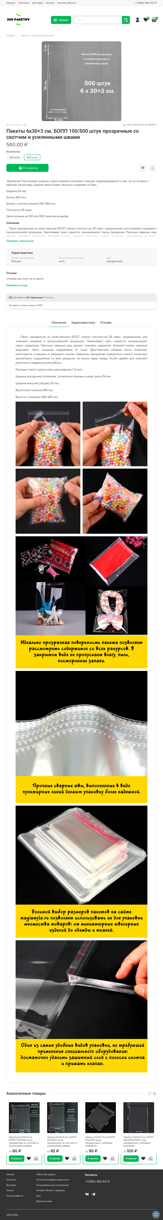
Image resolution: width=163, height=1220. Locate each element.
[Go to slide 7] (58, 119)
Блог (38, 1195)
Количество (13, 151)
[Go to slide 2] (47, 119)
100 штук (14, 157)
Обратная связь (44, 1201)
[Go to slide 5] (53, 119)
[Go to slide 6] (56, 119)
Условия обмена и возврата (50, 1190)
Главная (10, 35)
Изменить (49, 297)
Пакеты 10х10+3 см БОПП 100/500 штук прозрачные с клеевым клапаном (100, 1141)
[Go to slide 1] (44, 119)
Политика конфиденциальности (52, 1179)
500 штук (32, 157)
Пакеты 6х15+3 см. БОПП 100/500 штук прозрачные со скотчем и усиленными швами (62, 1141)
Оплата (50, 2)
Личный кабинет (66, 2)
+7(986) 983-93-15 (146, 2)
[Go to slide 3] (49, 119)
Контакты (23, 2)
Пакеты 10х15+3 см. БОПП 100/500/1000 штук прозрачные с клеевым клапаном (138, 1141)
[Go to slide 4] (51, 119)
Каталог (11, 2)
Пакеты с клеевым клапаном (37, 35)
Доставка (37, 2)
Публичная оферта (45, 1174)
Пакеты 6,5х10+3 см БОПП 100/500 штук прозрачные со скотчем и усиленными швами (24, 1141)
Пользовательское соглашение (52, 1185)
